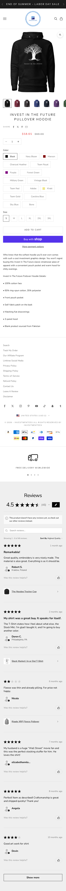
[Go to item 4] (37, 103)
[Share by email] (26, 127)
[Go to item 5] (46, 103)
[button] (49, 505)
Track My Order (10, 350)
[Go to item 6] (56, 103)
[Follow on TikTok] (44, 406)
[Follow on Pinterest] (28, 406)
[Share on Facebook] (13, 127)
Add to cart (33, 229)
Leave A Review (10, 391)
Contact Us (8, 386)
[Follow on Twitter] (12, 406)
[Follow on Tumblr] (60, 406)
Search (6, 345)
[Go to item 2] (17, 103)
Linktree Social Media (13, 360)
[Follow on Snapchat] (52, 406)
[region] (33, 461)
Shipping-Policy (10, 370)
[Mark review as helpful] (58, 577)
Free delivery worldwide (33, 468)
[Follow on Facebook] (4, 406)
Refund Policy (9, 381)
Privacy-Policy (9, 365)
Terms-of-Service (11, 375)
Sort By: (43, 538)
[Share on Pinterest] (22, 127)
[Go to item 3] (27, 103)
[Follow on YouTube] (36, 406)
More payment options (33, 246)
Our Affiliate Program (13, 355)
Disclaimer (8, 396)
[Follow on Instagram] (20, 406)
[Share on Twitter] (18, 127)
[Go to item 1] (7, 103)
